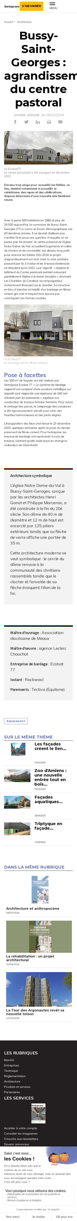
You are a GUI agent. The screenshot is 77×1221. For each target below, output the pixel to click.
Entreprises (11, 1065)
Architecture (24, 21)
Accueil (8, 21)
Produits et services (17, 1087)
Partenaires (12, 1092)
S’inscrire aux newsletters (21, 1139)
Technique (11, 1071)
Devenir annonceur (16, 1144)
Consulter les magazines (21, 1133)
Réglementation (15, 1076)
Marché (9, 1060)
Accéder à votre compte (20, 1128)
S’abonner (31, 6)
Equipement (16, 721)
